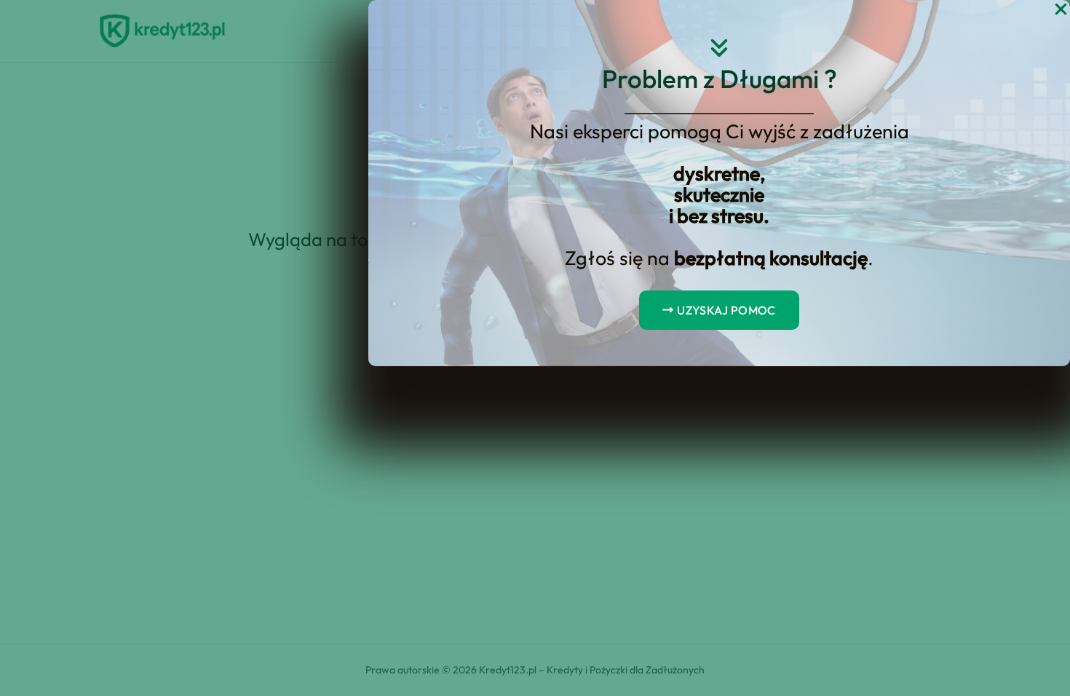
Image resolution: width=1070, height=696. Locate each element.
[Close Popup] (1061, 10)
